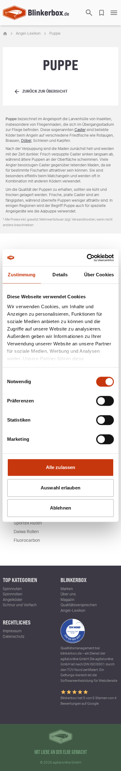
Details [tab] (60, 274)
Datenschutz (14, 636)
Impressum (12, 631)
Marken (66, 589)
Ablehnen (60, 507)
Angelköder (12, 600)
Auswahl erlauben (60, 487)
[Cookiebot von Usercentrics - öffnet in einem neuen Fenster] (87, 258)
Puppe (54, 33)
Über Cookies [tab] (99, 274)
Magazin (67, 600)
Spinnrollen (12, 594)
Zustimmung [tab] (21, 274)
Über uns (68, 594)
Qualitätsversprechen (78, 605)
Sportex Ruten (28, 523)
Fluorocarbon (27, 540)
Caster (80, 130)
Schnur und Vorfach (20, 605)
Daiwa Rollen (26, 532)
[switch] (105, 401)
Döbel (26, 140)
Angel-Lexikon (28, 33)
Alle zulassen (60, 467)
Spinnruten (12, 589)
